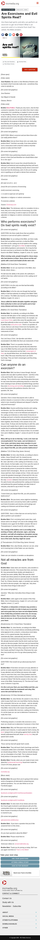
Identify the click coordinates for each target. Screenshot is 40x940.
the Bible (22, 246)
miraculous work (16, 324)
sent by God (28, 734)
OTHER (5, 928)
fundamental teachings (14, 762)
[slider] (7, 55)
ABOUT (5, 912)
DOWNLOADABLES (10, 924)
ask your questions (20, 858)
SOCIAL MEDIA (8, 916)
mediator (9, 480)
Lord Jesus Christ (6, 320)
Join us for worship (20, 866)
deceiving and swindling (16, 386)
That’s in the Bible (22, 850)
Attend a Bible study (20, 862)
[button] (2, 34)
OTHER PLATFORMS (10, 920)
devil (2, 732)
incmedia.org (12, 3)
